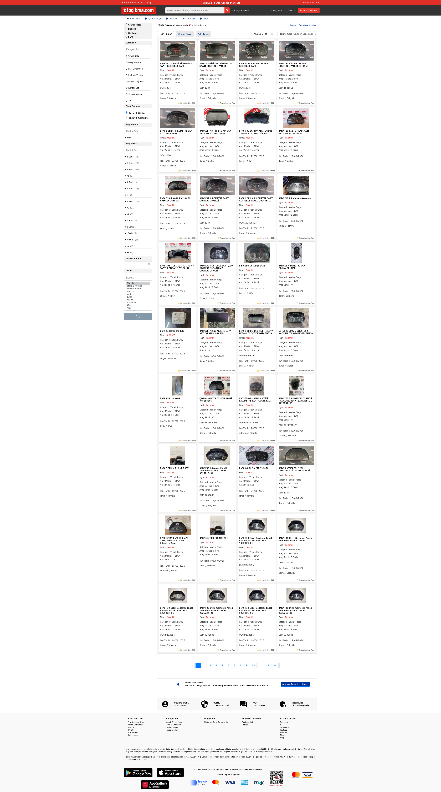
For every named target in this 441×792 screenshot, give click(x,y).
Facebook (284, 722)
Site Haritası (133, 732)
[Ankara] (138, 291)
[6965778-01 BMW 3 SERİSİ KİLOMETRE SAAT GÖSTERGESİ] (256, 385)
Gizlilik (131, 727)
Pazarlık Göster (137, 113)
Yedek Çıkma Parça (174, 722)
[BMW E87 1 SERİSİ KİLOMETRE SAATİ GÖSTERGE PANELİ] (177, 50)
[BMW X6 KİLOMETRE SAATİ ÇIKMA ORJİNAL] (296, 252)
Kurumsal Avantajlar (132, 2)
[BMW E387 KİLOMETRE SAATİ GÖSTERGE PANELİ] (256, 50)
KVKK (130, 730)
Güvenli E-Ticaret (310, 2)
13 (267, 665)
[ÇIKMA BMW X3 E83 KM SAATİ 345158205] (217, 385)
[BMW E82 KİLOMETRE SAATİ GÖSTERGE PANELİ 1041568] (296, 50)
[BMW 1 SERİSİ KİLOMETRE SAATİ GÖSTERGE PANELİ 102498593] (256, 185)
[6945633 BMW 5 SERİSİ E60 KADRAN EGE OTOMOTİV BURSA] (296, 317)
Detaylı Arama (240, 10)
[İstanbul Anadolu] (138, 288)
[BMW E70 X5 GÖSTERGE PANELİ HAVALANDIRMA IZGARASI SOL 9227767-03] (296, 385)
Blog (149, 2)
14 (275, 665)
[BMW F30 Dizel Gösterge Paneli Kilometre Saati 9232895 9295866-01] (256, 594)
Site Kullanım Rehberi (137, 722)
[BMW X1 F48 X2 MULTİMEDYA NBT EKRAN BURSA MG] (217, 317)
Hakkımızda (133, 735)
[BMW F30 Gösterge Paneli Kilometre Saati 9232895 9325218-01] (217, 455)
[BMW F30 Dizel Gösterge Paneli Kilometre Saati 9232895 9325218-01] (296, 594)
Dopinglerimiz (248, 722)
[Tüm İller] (138, 283)
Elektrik (173, 18)
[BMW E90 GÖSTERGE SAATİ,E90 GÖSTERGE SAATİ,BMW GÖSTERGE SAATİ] (217, 252)
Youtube (283, 730)
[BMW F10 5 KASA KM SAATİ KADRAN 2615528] (177, 185)
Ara (138, 316)
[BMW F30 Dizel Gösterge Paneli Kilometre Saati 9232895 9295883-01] (177, 594)
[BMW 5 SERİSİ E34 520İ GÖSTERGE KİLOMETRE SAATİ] (296, 455)
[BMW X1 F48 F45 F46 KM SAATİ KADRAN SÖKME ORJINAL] (217, 117)
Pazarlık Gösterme (138, 118)
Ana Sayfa (135, 18)
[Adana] (138, 299)
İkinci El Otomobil (173, 725)
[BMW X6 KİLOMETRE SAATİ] (256, 455)
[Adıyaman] (138, 302)
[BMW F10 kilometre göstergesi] (296, 185)
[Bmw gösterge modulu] (177, 317)
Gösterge (190, 18)
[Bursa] (138, 297)
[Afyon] (138, 305)
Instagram (284, 727)
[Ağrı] (138, 308)
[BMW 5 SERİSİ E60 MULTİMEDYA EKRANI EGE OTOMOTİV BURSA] (256, 317)
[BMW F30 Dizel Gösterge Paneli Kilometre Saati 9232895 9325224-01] (217, 594)
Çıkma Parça (154, 18)
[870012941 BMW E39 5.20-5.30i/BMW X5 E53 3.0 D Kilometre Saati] (177, 525)
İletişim (245, 725)
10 (253, 665)
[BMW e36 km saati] (177, 385)
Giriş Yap (276, 10)
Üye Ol (291, 10)
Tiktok (282, 735)
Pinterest (284, 732)
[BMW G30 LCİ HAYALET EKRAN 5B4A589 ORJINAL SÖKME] (256, 117)
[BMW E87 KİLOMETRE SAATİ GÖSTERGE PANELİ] (217, 185)
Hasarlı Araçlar (172, 727)
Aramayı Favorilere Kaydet (295, 684)
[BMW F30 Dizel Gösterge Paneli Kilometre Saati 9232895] (296, 525)
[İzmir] (138, 294)
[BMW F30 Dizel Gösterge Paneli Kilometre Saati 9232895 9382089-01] (256, 525)
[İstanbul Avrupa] (138, 286)
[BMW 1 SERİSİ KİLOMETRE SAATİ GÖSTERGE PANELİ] (177, 117)
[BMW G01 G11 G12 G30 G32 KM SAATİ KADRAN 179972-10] (177, 252)
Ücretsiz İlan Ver (308, 10)
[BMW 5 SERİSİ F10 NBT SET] (177, 455)
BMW (206, 18)
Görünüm (258, 34)
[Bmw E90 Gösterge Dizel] (256, 252)
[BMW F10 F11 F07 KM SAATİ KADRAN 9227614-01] (296, 117)
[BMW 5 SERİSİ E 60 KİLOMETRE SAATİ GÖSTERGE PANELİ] (217, 50)
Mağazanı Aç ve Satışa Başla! (216, 722)
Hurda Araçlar (172, 730)
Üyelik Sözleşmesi (135, 725)
